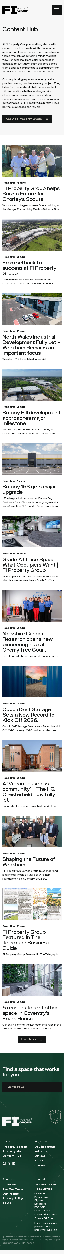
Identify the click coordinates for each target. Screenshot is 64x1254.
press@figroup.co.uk (45, 1229)
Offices (40, 1156)
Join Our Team (12, 1189)
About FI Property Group (24, 119)
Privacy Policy (12, 1198)
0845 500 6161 (45, 1185)
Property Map (12, 1151)
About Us (9, 1185)
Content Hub (11, 1156)
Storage (40, 1165)
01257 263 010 (43, 1210)
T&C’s (6, 1203)
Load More (28, 1039)
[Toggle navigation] (57, 10)
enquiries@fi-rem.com (46, 1214)
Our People (10, 1194)
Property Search (14, 1147)
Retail (38, 1160)
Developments (45, 1147)
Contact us (16, 1087)
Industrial (41, 1151)
